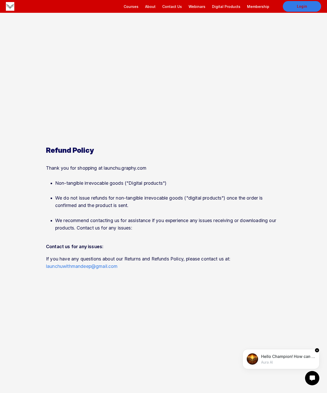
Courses (131, 6)
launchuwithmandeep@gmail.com (82, 266)
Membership (258, 6)
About (150, 6)
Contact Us (172, 6)
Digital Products (226, 6)
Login (302, 6)
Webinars (197, 6)
